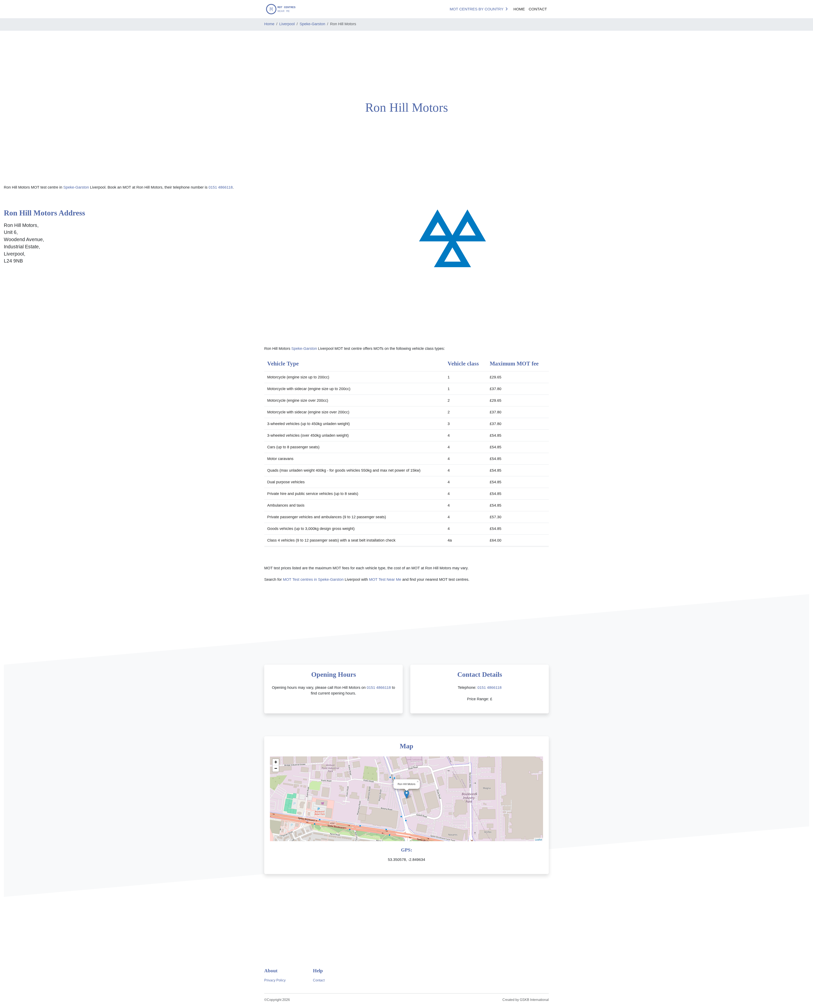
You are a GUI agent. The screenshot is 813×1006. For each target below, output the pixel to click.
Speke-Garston (312, 24)
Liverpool (287, 24)
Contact (538, 9)
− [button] (275, 768)
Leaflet (538, 839)
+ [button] (275, 762)
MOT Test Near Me (385, 579)
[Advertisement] (68, 64)
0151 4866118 (221, 187)
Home (519, 9)
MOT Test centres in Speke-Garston (313, 579)
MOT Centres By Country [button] (476, 9)
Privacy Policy (275, 980)
